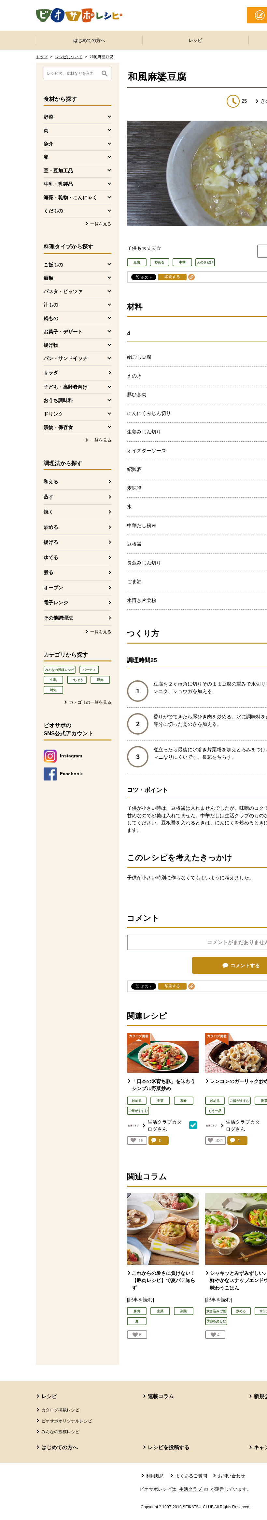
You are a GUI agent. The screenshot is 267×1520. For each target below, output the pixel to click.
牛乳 (53, 680)
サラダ (51, 372)
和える (51, 481)
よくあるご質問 (191, 1475)
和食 (183, 1100)
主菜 (160, 1100)
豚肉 (100, 680)
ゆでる (51, 557)
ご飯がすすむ (138, 1111)
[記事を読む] (140, 1299)
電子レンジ (56, 602)
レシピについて (68, 57)
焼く (48, 511)
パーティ (89, 670)
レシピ (195, 40)
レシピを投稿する (169, 1447)
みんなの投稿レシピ (59, 670)
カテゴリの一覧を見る (90, 702)
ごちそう (76, 680)
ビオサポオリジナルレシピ (66, 1421)
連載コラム (161, 1396)
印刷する (172, 276)
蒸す (48, 497)
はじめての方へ (89, 40)
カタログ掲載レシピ (60, 1409)
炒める (51, 527)
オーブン (53, 587)
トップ (42, 57)
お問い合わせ (231, 1475)
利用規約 (155, 1475)
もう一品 (214, 1111)
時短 (53, 690)
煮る (48, 572)
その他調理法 (58, 617)
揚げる (51, 542)
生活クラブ (194, 1489)
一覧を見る (100, 223)
